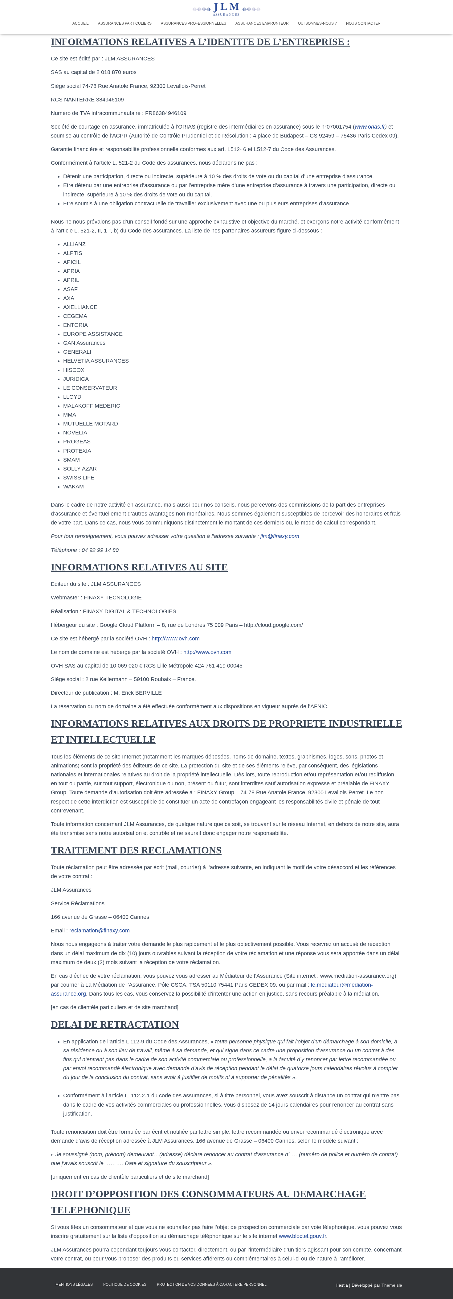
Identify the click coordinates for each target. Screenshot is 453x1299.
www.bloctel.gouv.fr (302, 1236)
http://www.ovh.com (176, 638)
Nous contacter (363, 23)
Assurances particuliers (125, 23)
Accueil (80, 23)
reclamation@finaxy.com (99, 930)
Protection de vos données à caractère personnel (212, 1284)
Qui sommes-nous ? (317, 23)
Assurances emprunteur (262, 23)
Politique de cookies (124, 1284)
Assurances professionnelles (193, 23)
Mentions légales (74, 1284)
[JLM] (226, 9)
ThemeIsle (392, 1285)
